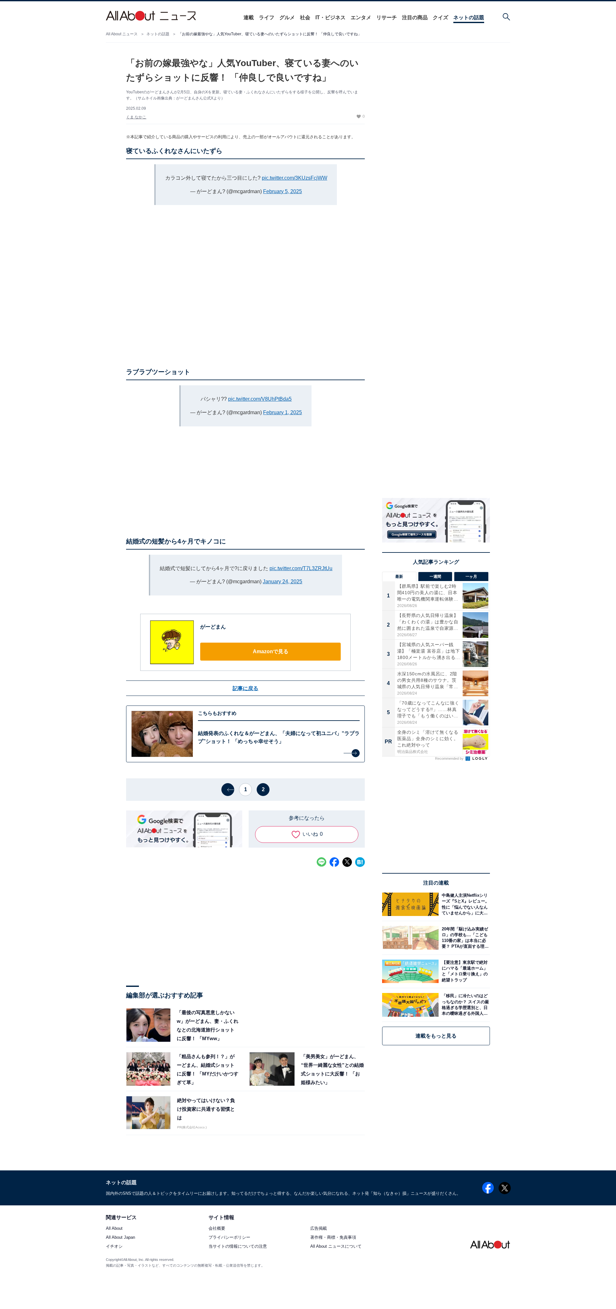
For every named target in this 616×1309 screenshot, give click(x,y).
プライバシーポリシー (229, 1238)
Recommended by (450, 758)
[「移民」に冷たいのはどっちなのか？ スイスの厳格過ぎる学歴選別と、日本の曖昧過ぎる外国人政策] (464, 1004)
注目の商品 (415, 17)
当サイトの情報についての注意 (238, 1247)
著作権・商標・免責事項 (333, 1238)
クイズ (440, 17)
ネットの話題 (468, 17)
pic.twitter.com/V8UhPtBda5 (260, 399)
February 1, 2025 (282, 412)
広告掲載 (318, 1229)
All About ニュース (122, 34)
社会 (305, 17)
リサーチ (386, 17)
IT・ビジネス (330, 17)
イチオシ (114, 1247)
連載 (249, 17)
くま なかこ (136, 117)
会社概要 (217, 1229)
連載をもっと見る (436, 1036)
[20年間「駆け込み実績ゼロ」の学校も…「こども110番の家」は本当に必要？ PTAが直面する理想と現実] (464, 937)
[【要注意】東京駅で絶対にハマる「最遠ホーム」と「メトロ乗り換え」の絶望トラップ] (464, 971)
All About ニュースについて (336, 1247)
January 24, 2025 (282, 581)
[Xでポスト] (347, 862)
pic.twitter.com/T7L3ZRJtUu (301, 568)
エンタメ (361, 17)
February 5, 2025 (282, 191)
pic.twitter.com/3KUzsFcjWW (294, 178)
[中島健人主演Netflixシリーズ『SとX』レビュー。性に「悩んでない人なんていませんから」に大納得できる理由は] (464, 904)
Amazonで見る (270, 651)
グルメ (287, 17)
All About (114, 1229)
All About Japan (120, 1238)
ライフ (266, 17)
